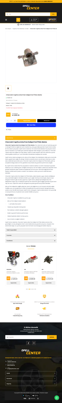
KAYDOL (52, 337)
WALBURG (9, 269)
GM (25, 269)
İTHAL (11, 105)
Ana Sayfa (8, 28)
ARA (53, 14)
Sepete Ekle (26, 120)
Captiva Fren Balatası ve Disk (20, 28)
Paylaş (9, 129)
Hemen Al (46, 120)
